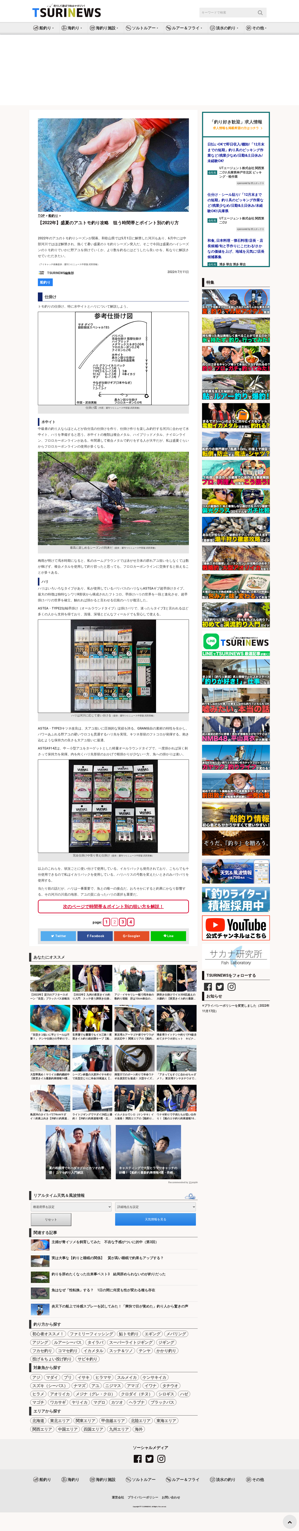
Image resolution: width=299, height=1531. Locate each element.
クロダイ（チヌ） (137, 1394)
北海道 (38, 1420)
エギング (152, 1334)
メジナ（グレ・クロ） (95, 1394)
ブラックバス (162, 1402)
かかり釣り (166, 1350)
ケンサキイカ (154, 1377)
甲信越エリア (113, 1420)
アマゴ (133, 1385)
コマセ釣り (68, 1350)
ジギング (166, 1342)
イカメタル (93, 1350)
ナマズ (80, 1385)
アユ (95, 1385)
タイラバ (95, 1342)
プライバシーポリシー (143, 1497)
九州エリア (119, 1429)
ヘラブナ (137, 1402)
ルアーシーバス (68, 1342)
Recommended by (178, 1182)
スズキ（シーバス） (50, 1385)
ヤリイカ (80, 1402)
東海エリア (166, 1420)
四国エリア (93, 1429)
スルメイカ (127, 1377)
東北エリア (60, 1420)
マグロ (99, 1402)
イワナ (151, 1385)
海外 (139, 1429)
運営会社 (118, 1497)
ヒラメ (38, 1394)
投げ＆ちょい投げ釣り (52, 1359)
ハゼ (184, 1394)
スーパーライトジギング (131, 1342)
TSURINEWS (146, 1507)
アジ (36, 1377)
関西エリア (42, 1429)
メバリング (176, 1334)
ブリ (68, 1377)
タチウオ (170, 1385)
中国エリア (68, 1429)
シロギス (166, 1394)
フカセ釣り (42, 1350)
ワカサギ (58, 1402)
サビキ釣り (87, 1359)
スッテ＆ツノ (121, 1350)
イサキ (84, 1377)
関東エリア (85, 1420)
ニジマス (113, 1385)
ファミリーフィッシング (91, 1334)
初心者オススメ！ (48, 1334)
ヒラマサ (103, 1377)
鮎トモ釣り (129, 1334)
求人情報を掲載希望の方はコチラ (236, 128)
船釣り (45, 282)
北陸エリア (141, 1420)
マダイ (52, 1377)
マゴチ (38, 1402)
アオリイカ (60, 1394)
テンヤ (145, 1350)
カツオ (117, 1402)
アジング (40, 1342)
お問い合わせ (171, 1497)
